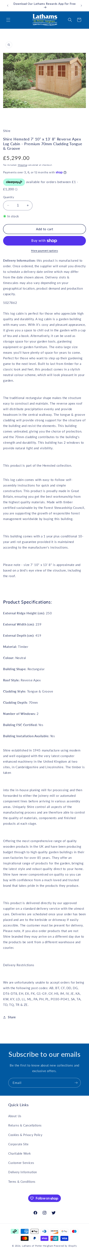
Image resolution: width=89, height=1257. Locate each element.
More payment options (44, 250)
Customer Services (21, 1163)
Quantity (8, 197)
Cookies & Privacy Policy (25, 1135)
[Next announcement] (81, 5)
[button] (8, 19)
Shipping (22, 165)
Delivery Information (22, 1172)
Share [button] (12, 1017)
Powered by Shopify (65, 1245)
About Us (14, 1116)
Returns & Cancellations (25, 1125)
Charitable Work (19, 1153)
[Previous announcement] (7, 5)
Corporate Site (18, 1144)
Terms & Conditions (21, 1181)
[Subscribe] (76, 1083)
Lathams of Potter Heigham (37, 1245)
